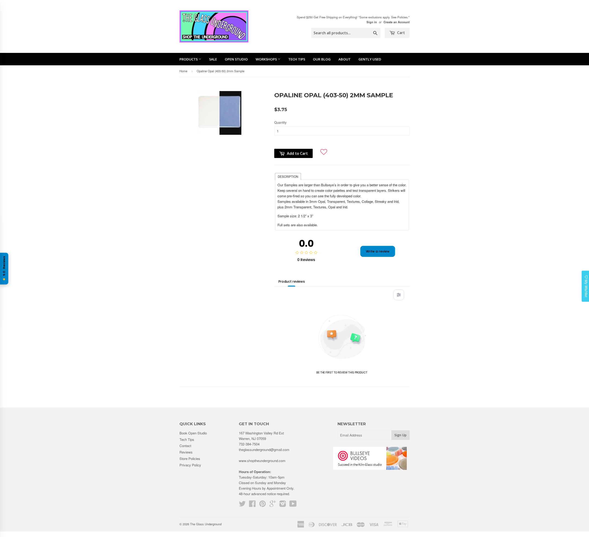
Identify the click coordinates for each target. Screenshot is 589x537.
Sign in (372, 22)
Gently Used (369, 59)
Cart (400, 32)
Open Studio (236, 59)
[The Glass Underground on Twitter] (242, 505)
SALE (213, 59)
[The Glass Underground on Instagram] (282, 505)
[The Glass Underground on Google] (272, 505)
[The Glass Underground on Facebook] (252, 505)
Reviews (186, 452)
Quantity (280, 122)
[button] (324, 150)
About (344, 59)
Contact (185, 445)
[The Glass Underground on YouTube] (293, 505)
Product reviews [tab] (291, 281)
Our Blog (322, 59)
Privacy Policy (190, 464)
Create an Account (397, 22)
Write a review (378, 251)
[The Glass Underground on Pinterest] (262, 505)
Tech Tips (296, 59)
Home (183, 71)
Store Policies (189, 458)
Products (189, 59)
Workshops (267, 59)
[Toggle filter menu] (398, 295)
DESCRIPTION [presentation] (288, 176)
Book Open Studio (193, 433)
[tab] (288, 176)
